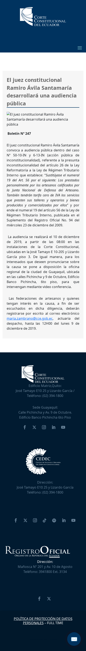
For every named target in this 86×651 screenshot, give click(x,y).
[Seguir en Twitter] (34, 427)
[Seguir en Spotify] (54, 520)
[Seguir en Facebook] (25, 427)
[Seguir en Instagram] (44, 427)
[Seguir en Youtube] (63, 427)
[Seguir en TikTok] (44, 520)
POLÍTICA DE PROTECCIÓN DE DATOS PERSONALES (43, 620)
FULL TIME (55, 623)
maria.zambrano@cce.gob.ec (30, 318)
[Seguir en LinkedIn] (53, 427)
